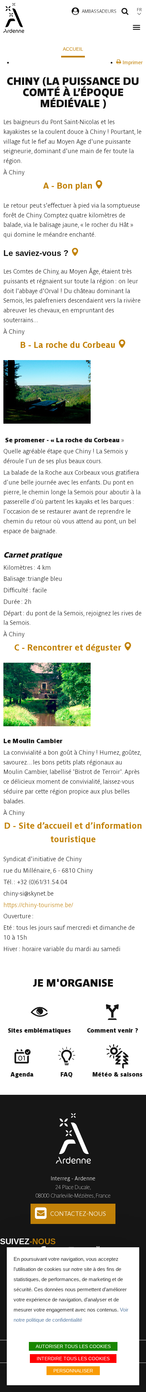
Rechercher (125, 12)
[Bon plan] (99, 186)
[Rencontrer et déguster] (128, 648)
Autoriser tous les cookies (73, 1346)
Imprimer (132, 62)
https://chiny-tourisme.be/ (38, 905)
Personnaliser (73, 1370)
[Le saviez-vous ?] (75, 253)
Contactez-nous (78, 1214)
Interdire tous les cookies (73, 1358)
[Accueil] (13, 18)
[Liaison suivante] (17, 62)
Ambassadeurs (99, 11)
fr (139, 9)
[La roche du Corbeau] (122, 345)
